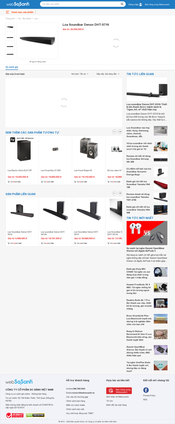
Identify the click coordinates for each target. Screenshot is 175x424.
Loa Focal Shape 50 (83, 170)
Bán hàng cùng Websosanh (157, 4)
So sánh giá (11, 67)
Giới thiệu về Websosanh (117, 397)
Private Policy (149, 395)
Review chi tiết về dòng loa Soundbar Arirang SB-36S (138, 159)
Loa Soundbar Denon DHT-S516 (86, 233)
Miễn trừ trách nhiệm (75, 405)
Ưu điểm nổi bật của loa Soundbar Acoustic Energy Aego (138, 171)
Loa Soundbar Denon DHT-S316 (20, 233)
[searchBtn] (122, 4)
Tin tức (109, 401)
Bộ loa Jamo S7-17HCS (118, 170)
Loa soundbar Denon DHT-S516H (53, 233)
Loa (36, 18)
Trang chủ (9, 18)
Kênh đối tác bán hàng (116, 405)
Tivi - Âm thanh (24, 18)
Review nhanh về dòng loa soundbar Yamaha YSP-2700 (137, 197)
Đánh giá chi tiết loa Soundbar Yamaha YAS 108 (138, 184)
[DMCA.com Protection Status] (35, 415)
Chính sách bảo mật (75, 409)
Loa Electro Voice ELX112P (20, 170)
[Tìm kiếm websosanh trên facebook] (146, 390)
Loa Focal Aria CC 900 (51, 170)
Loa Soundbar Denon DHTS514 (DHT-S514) (121, 233)
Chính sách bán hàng (75, 401)
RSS (145, 400)
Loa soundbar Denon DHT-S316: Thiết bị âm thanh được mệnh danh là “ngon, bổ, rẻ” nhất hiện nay (146, 107)
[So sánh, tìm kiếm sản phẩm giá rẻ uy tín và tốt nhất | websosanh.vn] (17, 4)
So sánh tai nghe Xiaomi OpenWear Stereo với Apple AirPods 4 (145, 249)
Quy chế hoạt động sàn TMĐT (80, 413)
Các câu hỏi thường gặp (77, 397)
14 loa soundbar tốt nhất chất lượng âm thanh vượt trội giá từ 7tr (139, 146)
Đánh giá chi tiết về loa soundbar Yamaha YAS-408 (138, 210)
